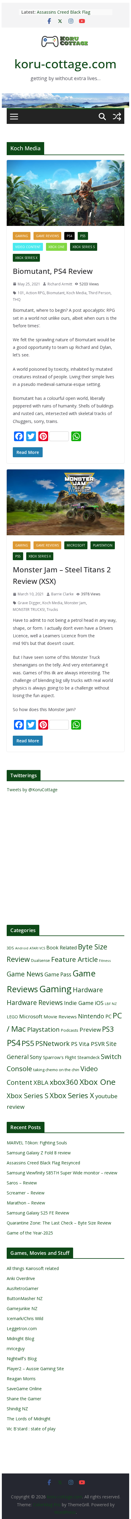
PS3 (108, 1029)
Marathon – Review (26, 1203)
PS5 (83, 236)
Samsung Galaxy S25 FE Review (38, 1213)
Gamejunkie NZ (22, 1308)
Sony (36, 1057)
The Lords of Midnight (29, 1419)
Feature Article (74, 959)
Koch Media (76, 292)
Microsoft (76, 545)
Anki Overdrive (21, 1278)
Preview (90, 1029)
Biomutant (56, 292)
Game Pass (57, 974)
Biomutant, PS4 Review (53, 271)
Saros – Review (22, 1183)
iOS (99, 1002)
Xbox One (56, 247)
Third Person (99, 292)
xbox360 (64, 1082)
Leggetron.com (22, 1328)
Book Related (61, 947)
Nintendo (91, 1016)
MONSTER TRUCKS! (29, 609)
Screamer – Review (25, 1193)
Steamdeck (88, 1057)
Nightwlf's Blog (22, 1358)
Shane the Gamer (24, 1398)
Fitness (105, 960)
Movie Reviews (60, 1016)
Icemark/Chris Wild (25, 1318)
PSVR (98, 1044)
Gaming (21, 236)
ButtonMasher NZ (25, 1298)
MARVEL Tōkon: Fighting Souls (37, 1143)
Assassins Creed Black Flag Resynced (43, 1163)
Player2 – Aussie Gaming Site (35, 1368)
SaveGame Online (24, 1388)
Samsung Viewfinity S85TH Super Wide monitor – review (62, 1173)
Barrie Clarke (62, 594)
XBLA (41, 1082)
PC (108, 1016)
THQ (17, 299)
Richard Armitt (60, 284)
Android (21, 948)
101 (21, 292)
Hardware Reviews (35, 1002)
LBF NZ (111, 1003)
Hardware (88, 989)
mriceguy (16, 1348)
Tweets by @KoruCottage (32, 789)
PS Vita (80, 1043)
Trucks (52, 609)
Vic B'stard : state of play (31, 1429)
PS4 (69, 236)
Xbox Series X (26, 258)
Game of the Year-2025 (30, 1233)
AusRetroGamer (22, 1288)
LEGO (12, 1017)
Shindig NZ (17, 1409)
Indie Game (79, 1002)
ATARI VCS (37, 948)
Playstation (102, 545)
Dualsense (40, 960)
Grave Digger (29, 602)
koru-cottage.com (65, 63)
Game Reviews (47, 236)
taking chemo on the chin (56, 1069)
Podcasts (69, 1030)
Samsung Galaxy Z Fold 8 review (39, 1153)
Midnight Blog (20, 1338)
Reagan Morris (21, 1378)
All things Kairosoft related (33, 1268)
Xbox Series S (84, 247)
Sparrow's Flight (59, 1057)
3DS (10, 948)
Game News (25, 973)
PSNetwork (52, 1043)
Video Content (28, 247)
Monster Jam (75, 602)
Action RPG (35, 292)
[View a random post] (117, 116)
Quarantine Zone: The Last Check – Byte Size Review (59, 1223)
